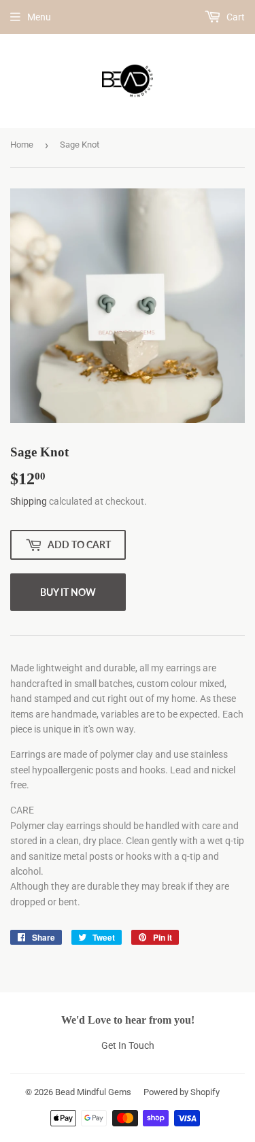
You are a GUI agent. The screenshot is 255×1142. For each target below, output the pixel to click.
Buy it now (68, 592)
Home (21, 144)
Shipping (28, 501)
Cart (234, 17)
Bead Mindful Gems (93, 1092)
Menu (39, 17)
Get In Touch (127, 1045)
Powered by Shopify (181, 1092)
